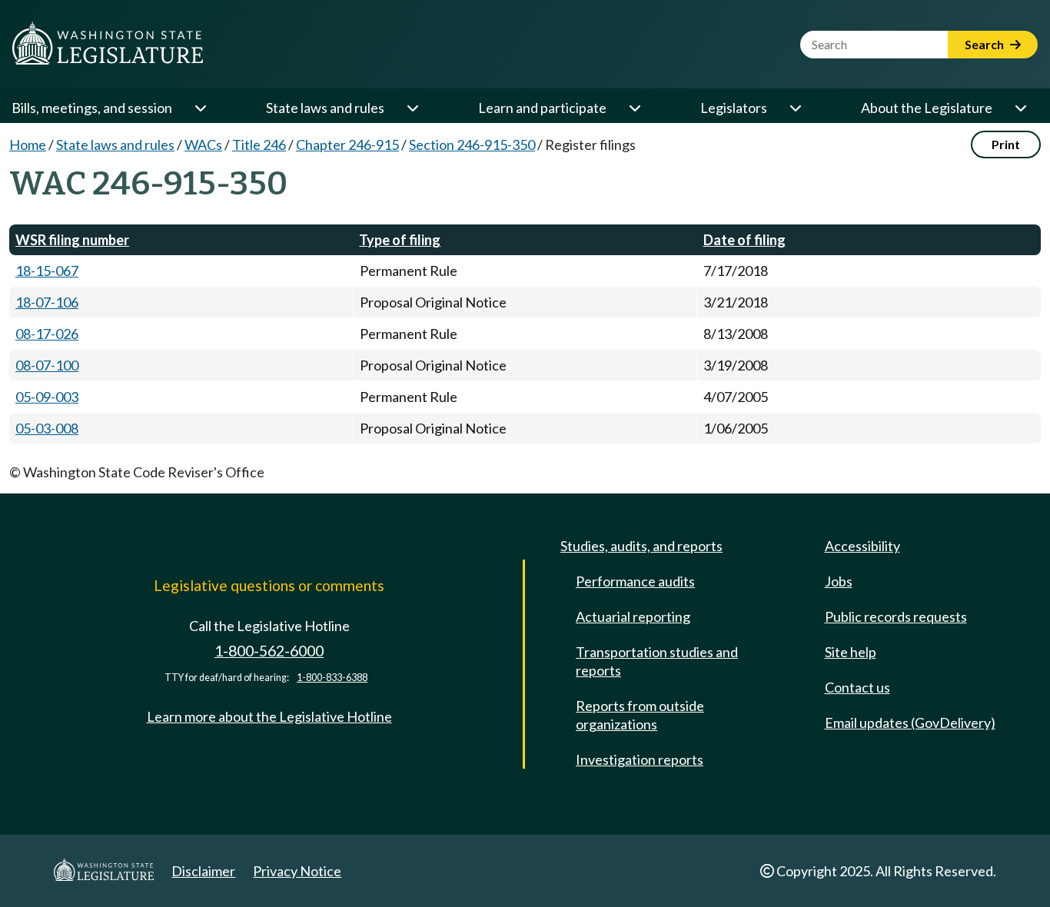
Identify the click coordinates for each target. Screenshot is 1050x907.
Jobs (838, 581)
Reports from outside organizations (640, 715)
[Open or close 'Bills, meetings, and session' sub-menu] (199, 107)
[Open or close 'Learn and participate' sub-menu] (634, 107)
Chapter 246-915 (347, 144)
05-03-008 (46, 428)
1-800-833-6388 (332, 677)
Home (27, 144)
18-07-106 (46, 302)
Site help (850, 651)
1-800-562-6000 (269, 650)
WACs (203, 144)
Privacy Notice (297, 870)
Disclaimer (203, 870)
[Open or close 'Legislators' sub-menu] (794, 107)
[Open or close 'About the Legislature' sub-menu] (1020, 107)
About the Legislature (926, 107)
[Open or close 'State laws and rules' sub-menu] (412, 107)
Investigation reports (639, 759)
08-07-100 (46, 365)
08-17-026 (46, 333)
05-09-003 (46, 396)
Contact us (857, 687)
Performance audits (635, 581)
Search (985, 44)
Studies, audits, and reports (641, 545)
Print (1006, 144)
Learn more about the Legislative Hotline (269, 716)
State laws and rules (325, 107)
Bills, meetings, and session (92, 107)
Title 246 (259, 144)
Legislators (733, 107)
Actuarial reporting (633, 616)
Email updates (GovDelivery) (910, 722)
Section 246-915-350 (472, 144)
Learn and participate (542, 107)
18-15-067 (46, 270)
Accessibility (862, 545)
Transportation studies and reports (657, 661)
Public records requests (896, 616)
